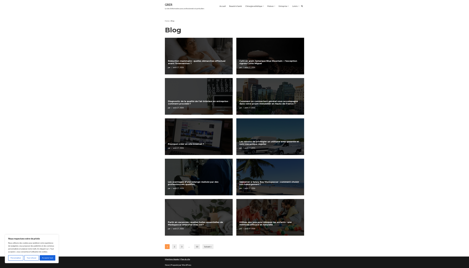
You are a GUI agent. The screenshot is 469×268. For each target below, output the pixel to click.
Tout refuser (31, 258)
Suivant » (208, 246)
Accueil (222, 6)
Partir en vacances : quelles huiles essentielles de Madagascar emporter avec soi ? (195, 223)
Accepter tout (47, 258)
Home (167, 21)
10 (197, 246)
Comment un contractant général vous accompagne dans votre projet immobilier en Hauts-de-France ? (268, 102)
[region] (32, 249)
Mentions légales (172, 259)
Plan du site (185, 259)
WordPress (186, 265)
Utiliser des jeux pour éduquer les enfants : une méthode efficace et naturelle (265, 223)
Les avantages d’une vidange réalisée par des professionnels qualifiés (193, 183)
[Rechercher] (302, 6)
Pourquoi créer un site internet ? (186, 144)
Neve (167, 265)
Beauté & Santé (235, 6)
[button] (263, 6)
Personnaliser (16, 258)
